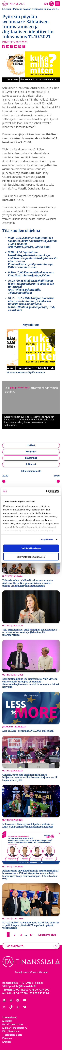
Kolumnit (31, 451)
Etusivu (6, 9)
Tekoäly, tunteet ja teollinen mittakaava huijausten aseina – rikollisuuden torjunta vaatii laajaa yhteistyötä (29, 777)
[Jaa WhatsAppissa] (23, 46)
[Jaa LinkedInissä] (7, 46)
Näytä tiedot (47, 539)
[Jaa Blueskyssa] (15, 46)
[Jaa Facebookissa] (3, 46)
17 (31, 934)
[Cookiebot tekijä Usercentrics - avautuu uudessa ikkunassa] (46, 491)
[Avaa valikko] (57, 3)
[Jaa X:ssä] (11, 46)
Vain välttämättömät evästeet (31, 556)
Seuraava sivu (47, 934)
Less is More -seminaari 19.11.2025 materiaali (27, 730)
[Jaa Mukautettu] (19, 46)
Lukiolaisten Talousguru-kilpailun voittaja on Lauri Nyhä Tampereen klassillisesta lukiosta (27, 825)
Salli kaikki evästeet (31, 548)
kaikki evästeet (19, 388)
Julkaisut (31, 464)
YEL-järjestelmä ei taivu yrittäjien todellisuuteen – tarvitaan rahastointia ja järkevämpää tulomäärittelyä (31, 632)
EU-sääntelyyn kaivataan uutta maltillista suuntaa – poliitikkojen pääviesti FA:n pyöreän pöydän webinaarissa (30, 925)
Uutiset (31, 445)
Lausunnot (31, 457)
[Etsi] (56, 945)
